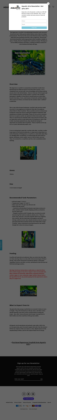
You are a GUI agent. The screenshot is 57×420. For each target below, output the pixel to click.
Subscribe (34, 27)
